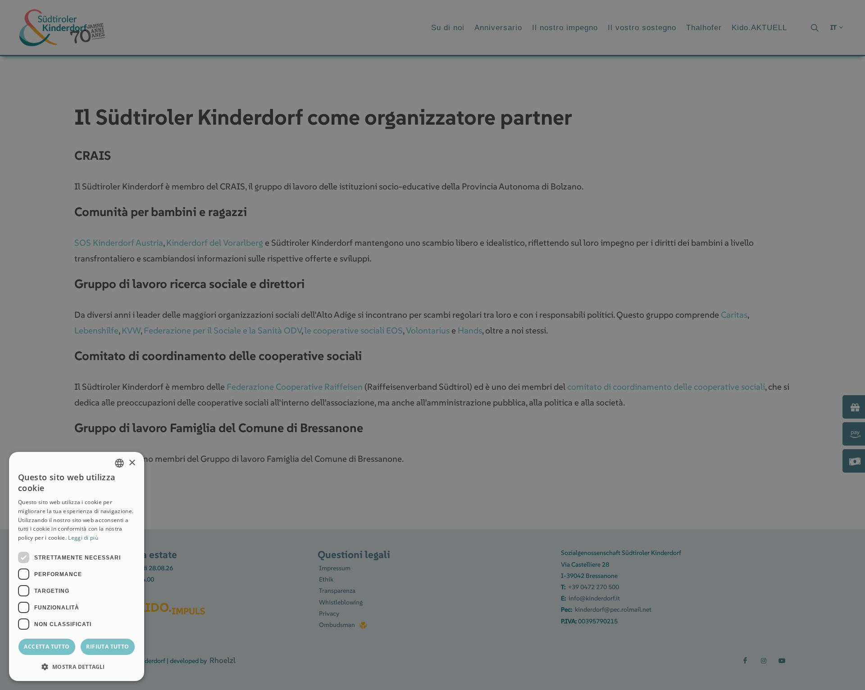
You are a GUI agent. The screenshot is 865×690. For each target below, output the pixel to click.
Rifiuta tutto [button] (107, 646)
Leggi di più (83, 537)
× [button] (131, 463)
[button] (76, 666)
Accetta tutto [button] (46, 646)
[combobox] (119, 463)
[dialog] (76, 566)
